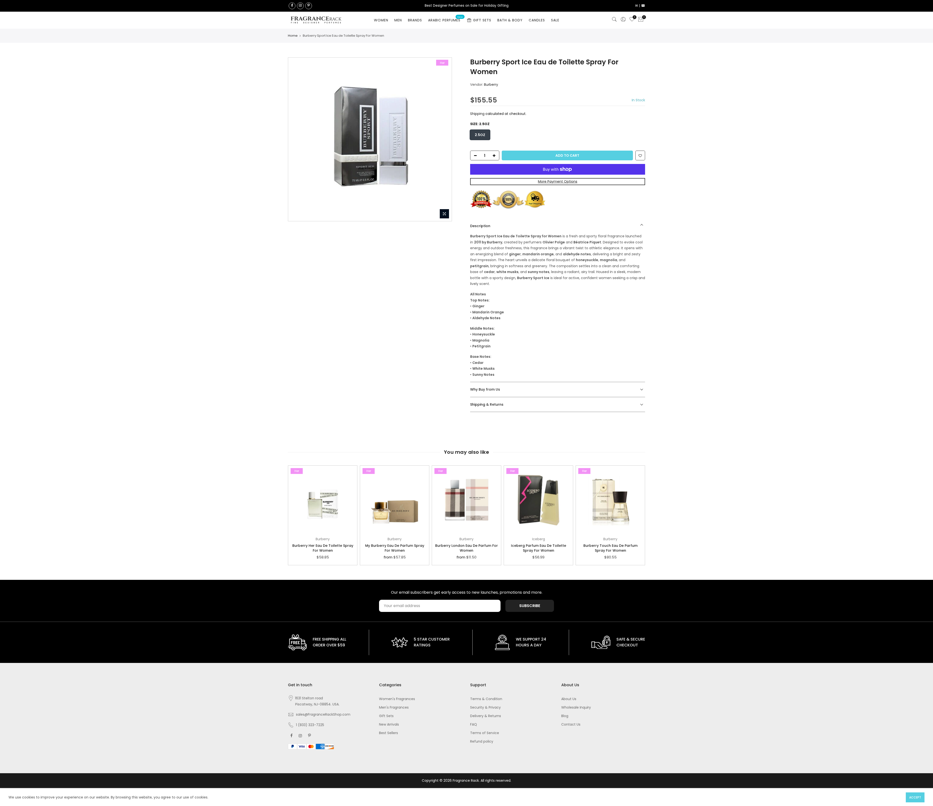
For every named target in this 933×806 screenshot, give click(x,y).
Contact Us (570, 724)
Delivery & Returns (485, 715)
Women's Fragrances (397, 698)
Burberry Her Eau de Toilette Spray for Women (322, 548)
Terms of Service (484, 732)
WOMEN (381, 20)
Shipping (477, 113)
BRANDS (415, 20)
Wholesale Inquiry (576, 707)
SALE (555, 20)
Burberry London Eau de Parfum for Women (466, 548)
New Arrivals (389, 724)
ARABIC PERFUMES (445, 19)
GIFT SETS (482, 20)
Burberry (491, 84)
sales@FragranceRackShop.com (323, 714)
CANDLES (537, 20)
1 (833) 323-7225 (310, 724)
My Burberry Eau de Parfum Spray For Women (394, 548)
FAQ (473, 724)
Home (293, 35)
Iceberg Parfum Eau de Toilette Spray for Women (538, 548)
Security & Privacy (485, 707)
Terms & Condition (486, 698)
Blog (564, 715)
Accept (915, 797)
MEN (398, 20)
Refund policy (481, 741)
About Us (568, 698)
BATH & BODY (510, 20)
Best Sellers (388, 732)
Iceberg (538, 539)
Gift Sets (386, 715)
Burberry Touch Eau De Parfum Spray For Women (610, 548)
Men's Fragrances (394, 707)
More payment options (557, 181)
